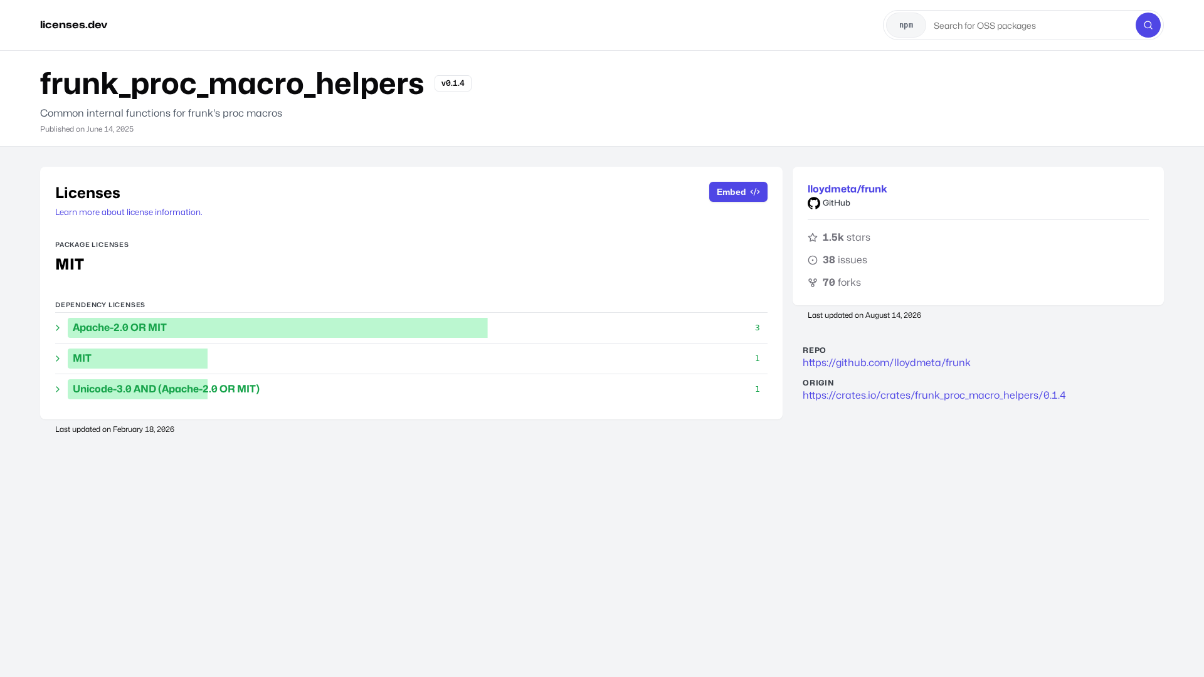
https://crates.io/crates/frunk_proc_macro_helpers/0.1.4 (934, 395)
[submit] (1148, 25)
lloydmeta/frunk (847, 189)
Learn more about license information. (129, 212)
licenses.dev (73, 25)
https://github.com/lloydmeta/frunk (887, 363)
